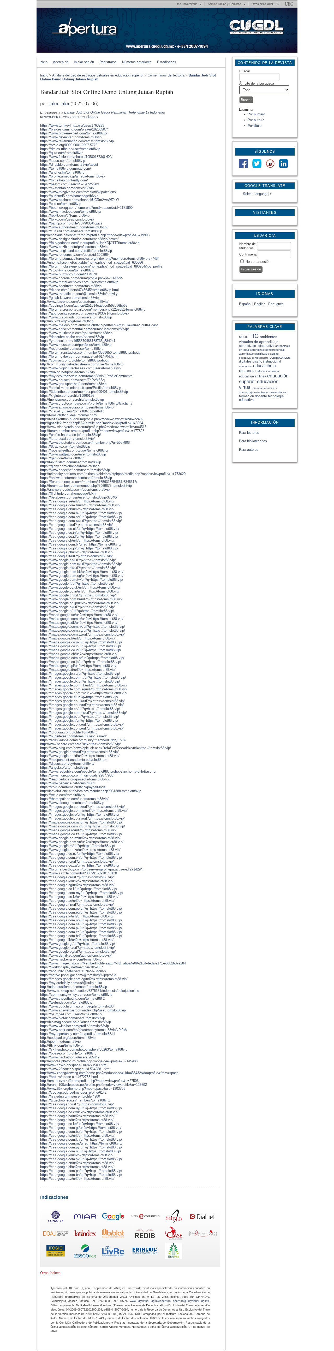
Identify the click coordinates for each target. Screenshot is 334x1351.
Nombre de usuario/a (247, 246)
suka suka (59, 103)
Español (245, 304)
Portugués (276, 304)
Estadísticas (166, 62)
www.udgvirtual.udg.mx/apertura (150, 1300)
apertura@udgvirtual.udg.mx (191, 1300)
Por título (254, 126)
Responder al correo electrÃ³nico (69, 117)
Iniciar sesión (84, 62)
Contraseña (248, 254)
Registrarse (108, 62)
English (259, 304)
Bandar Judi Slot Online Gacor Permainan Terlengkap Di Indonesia (114, 112)
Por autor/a (256, 120)
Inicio (43, 62)
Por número (256, 114)
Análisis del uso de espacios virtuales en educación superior (98, 75)
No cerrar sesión (258, 262)
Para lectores (249, 433)
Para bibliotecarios (253, 441)
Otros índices (50, 1273)
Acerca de (60, 62)
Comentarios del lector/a (166, 75)
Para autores (248, 450)
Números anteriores (137, 62)
